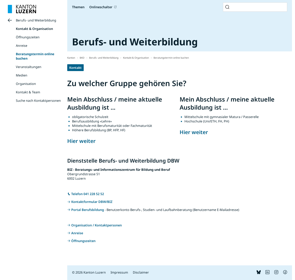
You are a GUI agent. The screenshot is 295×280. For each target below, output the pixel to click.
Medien (21, 75)
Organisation (26, 83)
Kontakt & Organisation (34, 28)
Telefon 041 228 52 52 (87, 194)
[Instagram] (276, 273)
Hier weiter (81, 141)
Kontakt (75, 67)
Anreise (21, 45)
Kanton (71, 57)
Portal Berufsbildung (87, 210)
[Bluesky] (259, 273)
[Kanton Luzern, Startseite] (22, 9)
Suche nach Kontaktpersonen (38, 100)
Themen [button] (78, 7)
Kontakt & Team (28, 92)
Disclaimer (141, 272)
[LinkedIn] (268, 273)
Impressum (119, 272)
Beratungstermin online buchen (171, 57)
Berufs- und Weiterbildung (36, 20)
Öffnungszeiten (28, 37)
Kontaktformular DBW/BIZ (91, 202)
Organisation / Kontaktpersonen (96, 225)
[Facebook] (285, 273)
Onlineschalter (100, 7)
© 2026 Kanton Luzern (89, 272)
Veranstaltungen (28, 67)
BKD (82, 57)
